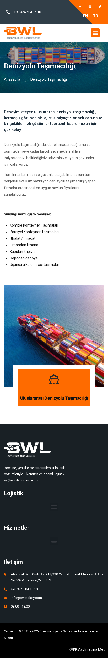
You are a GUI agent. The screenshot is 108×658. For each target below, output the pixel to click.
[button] (95, 32)
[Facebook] (78, 6)
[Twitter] (97, 6)
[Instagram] (87, 6)
